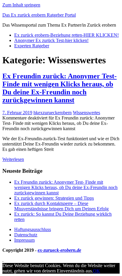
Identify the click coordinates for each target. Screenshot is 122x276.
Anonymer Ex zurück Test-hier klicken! (51, 40)
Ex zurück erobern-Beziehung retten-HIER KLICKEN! (66, 35)
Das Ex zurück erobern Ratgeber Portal (39, 14)
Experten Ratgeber (31, 45)
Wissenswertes (86, 112)
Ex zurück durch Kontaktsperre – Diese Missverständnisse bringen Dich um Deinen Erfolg (61, 206)
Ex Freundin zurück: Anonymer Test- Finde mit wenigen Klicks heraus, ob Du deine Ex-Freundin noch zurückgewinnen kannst (59, 88)
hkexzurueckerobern (52, 112)
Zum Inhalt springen (21, 4)
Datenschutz (25, 234)
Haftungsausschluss (32, 229)
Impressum (24, 240)
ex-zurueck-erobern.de (59, 250)
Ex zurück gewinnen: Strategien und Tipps (54, 198)
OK (96, 270)
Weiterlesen (13, 159)
